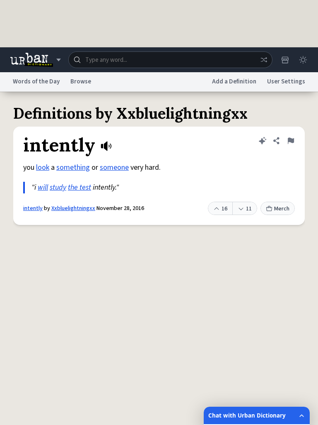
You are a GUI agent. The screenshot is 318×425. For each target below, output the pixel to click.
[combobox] (170, 59)
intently (33, 208)
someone (114, 167)
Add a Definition (234, 81)
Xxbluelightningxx (73, 208)
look (42, 167)
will (43, 187)
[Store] (284, 59)
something (73, 167)
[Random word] (264, 60)
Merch (281, 209)
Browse (80, 81)
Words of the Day (36, 81)
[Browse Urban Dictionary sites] (35, 59)
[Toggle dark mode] (303, 59)
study (58, 187)
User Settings (286, 81)
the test (79, 187)
